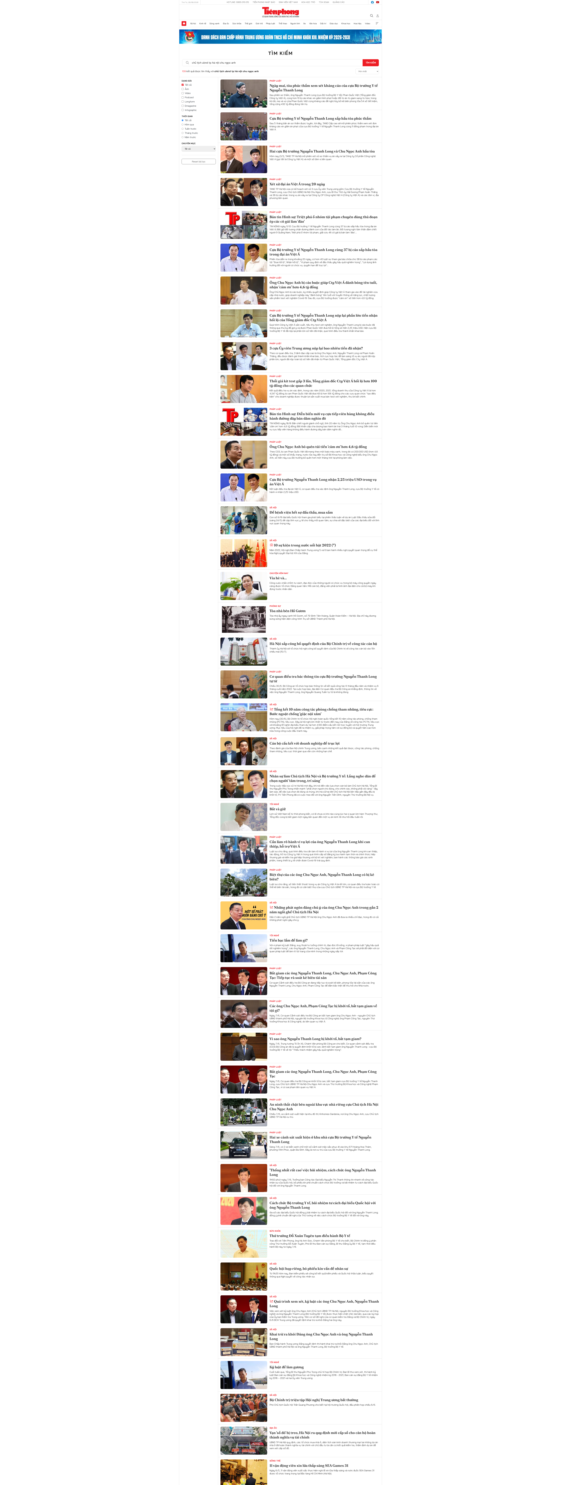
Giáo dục (334, 23)
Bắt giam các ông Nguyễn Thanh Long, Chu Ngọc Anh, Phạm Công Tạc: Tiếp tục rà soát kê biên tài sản (323, 975)
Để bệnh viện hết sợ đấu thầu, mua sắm (301, 512)
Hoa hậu (357, 23)
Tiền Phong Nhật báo (264, 2)
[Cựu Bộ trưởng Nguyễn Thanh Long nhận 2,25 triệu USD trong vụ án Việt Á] (243, 487)
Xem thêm (377, 23)
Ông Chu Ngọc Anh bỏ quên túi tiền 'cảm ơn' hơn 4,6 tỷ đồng (318, 446)
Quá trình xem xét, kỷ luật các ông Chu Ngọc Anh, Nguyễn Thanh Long (324, 1303)
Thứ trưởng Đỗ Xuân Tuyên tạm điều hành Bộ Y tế (310, 1235)
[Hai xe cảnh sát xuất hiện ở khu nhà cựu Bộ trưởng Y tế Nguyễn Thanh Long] (243, 1145)
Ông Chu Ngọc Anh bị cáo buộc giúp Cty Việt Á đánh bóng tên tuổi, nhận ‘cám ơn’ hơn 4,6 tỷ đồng (323, 284)
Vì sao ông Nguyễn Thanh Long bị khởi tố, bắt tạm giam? (315, 1038)
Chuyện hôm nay (279, 573)
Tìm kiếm (280, 53)
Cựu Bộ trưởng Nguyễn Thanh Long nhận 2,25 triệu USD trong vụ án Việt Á (323, 481)
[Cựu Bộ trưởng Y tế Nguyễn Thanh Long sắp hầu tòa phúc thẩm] (243, 126)
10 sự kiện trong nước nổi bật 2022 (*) (305, 545)
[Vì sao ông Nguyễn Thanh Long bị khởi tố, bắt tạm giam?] (243, 1047)
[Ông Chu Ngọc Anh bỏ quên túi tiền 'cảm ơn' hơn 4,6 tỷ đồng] (243, 455)
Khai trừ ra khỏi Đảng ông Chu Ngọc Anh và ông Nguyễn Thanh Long (321, 1336)
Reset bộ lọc (198, 161)
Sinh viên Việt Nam (288, 2)
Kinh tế (202, 23)
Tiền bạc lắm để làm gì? (289, 940)
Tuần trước (190, 128)
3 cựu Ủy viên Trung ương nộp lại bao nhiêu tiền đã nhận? (316, 348)
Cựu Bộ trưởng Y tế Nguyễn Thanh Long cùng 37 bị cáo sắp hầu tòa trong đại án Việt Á (323, 251)
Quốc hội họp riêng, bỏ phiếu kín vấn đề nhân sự (309, 1268)
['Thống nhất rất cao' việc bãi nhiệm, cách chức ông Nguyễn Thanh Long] (243, 1178)
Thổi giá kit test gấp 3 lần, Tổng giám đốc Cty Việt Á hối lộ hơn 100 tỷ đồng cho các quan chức (323, 383)
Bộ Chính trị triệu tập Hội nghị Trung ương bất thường (314, 1400)
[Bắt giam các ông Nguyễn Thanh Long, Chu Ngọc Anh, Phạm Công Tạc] (243, 1080)
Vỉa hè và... (278, 578)
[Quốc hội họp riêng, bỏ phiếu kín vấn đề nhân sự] (243, 1276)
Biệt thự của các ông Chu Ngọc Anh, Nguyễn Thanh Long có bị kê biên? (322, 876)
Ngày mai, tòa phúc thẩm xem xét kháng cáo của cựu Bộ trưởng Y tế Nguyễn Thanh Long (324, 87)
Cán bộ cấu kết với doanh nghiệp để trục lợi (305, 743)
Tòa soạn (324, 2)
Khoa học (345, 23)
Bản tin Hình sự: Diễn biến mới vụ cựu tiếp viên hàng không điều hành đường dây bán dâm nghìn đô (322, 416)
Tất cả (188, 84)
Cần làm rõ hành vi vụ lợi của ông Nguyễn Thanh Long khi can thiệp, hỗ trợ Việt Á (320, 844)
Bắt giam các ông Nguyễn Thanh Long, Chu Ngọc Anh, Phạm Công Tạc (323, 1073)
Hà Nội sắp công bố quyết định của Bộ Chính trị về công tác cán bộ (323, 643)
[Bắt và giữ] (243, 817)
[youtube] (377, 2)
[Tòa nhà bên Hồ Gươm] (243, 619)
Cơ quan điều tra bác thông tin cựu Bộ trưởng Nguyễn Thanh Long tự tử (323, 678)
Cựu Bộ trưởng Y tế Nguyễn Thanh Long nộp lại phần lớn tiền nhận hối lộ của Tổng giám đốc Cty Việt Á (324, 317)
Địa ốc (226, 23)
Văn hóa (313, 23)
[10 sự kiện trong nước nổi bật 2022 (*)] (243, 553)
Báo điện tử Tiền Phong (280, 12)
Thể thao (283, 23)
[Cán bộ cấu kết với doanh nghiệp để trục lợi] (243, 751)
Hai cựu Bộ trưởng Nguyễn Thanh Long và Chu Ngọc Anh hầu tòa (322, 151)
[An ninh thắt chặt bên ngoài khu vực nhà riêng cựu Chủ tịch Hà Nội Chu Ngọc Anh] (243, 1112)
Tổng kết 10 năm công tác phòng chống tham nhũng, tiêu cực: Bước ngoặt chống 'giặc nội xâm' (321, 711)
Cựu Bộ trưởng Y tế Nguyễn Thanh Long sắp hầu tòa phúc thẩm (321, 118)
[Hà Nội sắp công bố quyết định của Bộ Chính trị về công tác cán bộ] (243, 652)
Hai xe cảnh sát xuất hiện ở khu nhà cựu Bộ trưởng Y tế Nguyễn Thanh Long (320, 1139)
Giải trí (323, 23)
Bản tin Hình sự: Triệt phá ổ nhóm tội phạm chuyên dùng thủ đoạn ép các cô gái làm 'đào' (324, 219)
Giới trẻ (259, 23)
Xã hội (193, 23)
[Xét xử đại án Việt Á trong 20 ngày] (243, 192)
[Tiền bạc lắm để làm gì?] (243, 948)
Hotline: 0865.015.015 (238, 2)
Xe (304, 23)
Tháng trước (191, 132)
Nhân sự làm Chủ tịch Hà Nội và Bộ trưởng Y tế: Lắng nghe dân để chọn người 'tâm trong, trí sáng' (323, 778)
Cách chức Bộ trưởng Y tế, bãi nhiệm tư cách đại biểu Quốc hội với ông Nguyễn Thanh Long (323, 1205)
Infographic (191, 110)
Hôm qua (189, 124)
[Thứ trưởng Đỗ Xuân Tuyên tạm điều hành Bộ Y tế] (243, 1244)
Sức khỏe (236, 23)
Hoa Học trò (308, 2)
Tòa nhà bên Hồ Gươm (288, 611)
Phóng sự (275, 606)
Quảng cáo (338, 2)
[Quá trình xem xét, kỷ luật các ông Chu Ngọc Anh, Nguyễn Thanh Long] (243, 1309)
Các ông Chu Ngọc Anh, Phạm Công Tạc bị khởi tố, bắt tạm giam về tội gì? (323, 1008)
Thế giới (248, 23)
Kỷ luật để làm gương (287, 1367)
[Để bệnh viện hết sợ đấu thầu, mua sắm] (243, 520)
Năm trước (190, 137)
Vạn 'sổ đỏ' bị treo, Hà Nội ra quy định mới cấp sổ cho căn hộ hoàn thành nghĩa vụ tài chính (322, 1434)
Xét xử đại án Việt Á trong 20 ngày (297, 184)
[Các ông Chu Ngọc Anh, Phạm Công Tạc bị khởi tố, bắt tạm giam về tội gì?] (243, 1014)
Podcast (189, 97)
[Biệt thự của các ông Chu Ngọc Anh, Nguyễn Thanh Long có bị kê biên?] (243, 883)
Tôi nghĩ (274, 804)
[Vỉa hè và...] (243, 586)
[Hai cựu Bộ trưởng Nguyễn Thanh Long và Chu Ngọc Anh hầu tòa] (243, 159)
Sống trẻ (275, 1460)
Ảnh (187, 89)
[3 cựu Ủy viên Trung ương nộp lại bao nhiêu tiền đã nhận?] (243, 356)
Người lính (295, 23)
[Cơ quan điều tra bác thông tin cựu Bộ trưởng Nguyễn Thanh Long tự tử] (243, 684)
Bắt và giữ (277, 809)
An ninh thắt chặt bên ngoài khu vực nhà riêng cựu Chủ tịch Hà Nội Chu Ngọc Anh (324, 1106)
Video (367, 23)
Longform (190, 101)
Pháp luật (270, 23)
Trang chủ (184, 23)
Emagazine (190, 105)
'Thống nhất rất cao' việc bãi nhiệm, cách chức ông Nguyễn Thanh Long (323, 1172)
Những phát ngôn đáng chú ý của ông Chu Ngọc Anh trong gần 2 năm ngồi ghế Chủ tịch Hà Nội (324, 909)
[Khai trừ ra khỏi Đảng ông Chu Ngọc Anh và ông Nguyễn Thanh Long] (243, 1342)
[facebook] (372, 2)
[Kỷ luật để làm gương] (243, 1375)
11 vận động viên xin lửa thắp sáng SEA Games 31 (309, 1465)
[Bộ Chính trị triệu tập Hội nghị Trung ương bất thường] (243, 1408)
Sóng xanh (214, 23)
